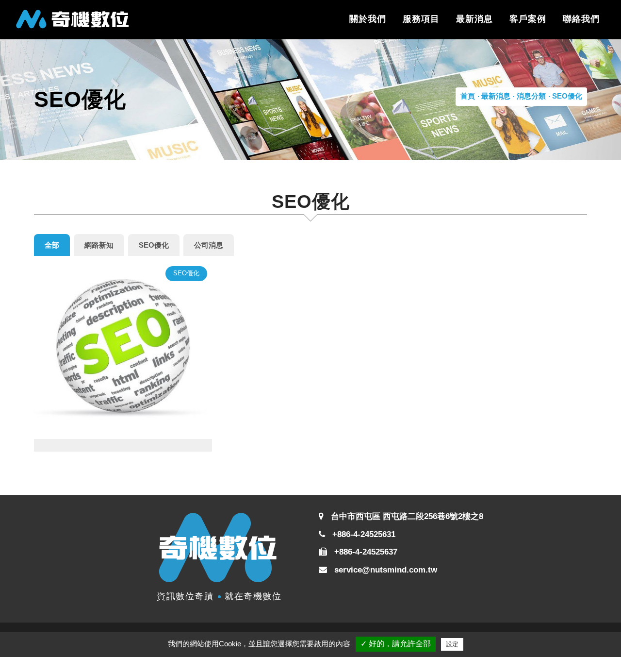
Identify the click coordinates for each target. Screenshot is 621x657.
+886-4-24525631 (362, 534)
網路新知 (99, 245)
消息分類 (531, 96)
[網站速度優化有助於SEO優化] (123, 349)
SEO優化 (567, 96)
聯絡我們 (581, 19)
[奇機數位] (73, 19)
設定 (452, 644)
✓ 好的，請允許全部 (395, 644)
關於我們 (367, 19)
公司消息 (208, 245)
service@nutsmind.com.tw (385, 569)
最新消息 (474, 19)
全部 (52, 245)
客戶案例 (527, 19)
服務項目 (421, 19)
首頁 (467, 96)
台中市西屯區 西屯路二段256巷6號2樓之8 (407, 516)
